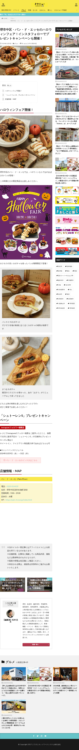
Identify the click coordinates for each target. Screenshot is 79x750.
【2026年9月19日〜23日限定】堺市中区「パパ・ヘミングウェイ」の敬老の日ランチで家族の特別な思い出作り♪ (66, 179)
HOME (5, 18)
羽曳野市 (71, 280)
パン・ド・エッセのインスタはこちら (21, 460)
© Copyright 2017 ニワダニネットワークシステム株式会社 (39, 744)
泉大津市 (68, 285)
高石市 (60, 266)
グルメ (23, 10)
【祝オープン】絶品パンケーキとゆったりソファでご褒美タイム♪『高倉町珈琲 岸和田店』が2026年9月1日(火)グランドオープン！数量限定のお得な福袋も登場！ (66, 89)
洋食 (59, 285)
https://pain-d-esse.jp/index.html (19, 500)
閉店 (75, 271)
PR (22, 43)
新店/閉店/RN (6, 10)
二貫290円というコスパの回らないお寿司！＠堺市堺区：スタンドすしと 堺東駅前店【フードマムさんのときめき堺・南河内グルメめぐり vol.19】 (13, 723)
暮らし (50, 10)
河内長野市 (61, 289)
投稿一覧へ (35, 644)
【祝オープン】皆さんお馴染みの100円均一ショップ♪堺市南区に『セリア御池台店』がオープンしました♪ (66, 149)
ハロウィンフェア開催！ (12, 91)
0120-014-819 (12, 486)
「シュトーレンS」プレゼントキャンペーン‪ (19, 95)
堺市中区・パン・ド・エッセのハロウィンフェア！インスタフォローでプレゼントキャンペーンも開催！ (41, 21)
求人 (71, 289)
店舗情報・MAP (9, 99)
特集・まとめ (32, 10)
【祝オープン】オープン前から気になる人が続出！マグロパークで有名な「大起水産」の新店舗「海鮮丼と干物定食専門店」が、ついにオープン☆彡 (66, 57)
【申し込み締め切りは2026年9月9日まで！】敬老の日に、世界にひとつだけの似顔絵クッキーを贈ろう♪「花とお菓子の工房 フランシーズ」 (14, 690)
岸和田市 (60, 299)
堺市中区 (34, 43)
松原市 (60, 294)
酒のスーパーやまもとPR (65, 275)
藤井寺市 (60, 280)
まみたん (42, 10)
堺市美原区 (61, 308)
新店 (68, 294)
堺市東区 (72, 308)
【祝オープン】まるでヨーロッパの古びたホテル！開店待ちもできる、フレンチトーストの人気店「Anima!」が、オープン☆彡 (66, 119)
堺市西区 (72, 303)
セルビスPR (27, 43)
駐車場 (60, 271)
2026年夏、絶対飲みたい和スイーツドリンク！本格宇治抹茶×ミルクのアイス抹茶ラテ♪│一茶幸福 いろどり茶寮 (65, 689)
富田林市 (71, 299)
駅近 (68, 271)
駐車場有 (69, 266)
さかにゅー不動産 (60, 10)
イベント (16, 10)
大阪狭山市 (61, 303)
